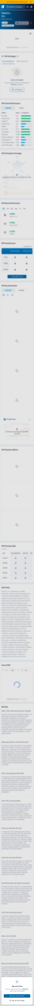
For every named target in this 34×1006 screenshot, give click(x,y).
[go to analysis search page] (3, 6)
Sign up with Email (18, 996)
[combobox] (16, 7)
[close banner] (30, 2)
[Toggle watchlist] (31, 7)
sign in (25, 989)
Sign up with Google (18, 1000)
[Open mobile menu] (27, 7)
